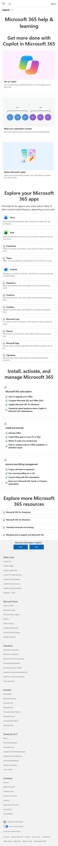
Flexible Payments (9, 637)
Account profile (8, 606)
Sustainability (8, 814)
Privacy (27, 837)
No (36, 546)
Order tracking (8, 623)
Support (6, 9)
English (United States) (15, 822)
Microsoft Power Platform (12, 712)
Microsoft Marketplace (11, 761)
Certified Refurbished (10, 628)
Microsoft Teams (9, 716)
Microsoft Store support (11, 614)
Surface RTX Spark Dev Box (12, 575)
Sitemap (6, 837)
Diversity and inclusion (11, 805)
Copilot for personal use (11, 584)
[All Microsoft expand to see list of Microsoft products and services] (3, 3)
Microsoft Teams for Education (13, 659)
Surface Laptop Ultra (10, 570)
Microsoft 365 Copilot (10, 721)
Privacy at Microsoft (10, 796)
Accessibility (7, 809)
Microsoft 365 (8, 707)
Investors (6, 800)
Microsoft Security (9, 698)
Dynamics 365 (8, 703)
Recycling (17, 841)
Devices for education (10, 654)
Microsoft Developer (10, 743)
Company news (8, 791)
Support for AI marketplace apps (14, 752)
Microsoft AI (7, 694)
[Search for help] (9, 3)
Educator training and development (15, 672)
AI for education (8, 681)
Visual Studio (7, 769)
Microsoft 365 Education (11, 663)
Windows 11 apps (9, 593)
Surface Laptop (8, 566)
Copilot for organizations (11, 579)
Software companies (10, 765)
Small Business (8, 725)
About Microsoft (8, 787)
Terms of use (36, 837)
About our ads (27, 841)
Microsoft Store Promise (11, 632)
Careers (6, 782)
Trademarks (46, 837)
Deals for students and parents (13, 677)
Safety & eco (7, 841)
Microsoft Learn (8, 747)
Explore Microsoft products (12, 588)
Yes (20, 546)
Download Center (9, 610)
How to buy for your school (12, 668)
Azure (5, 738)
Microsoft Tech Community (12, 756)
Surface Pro (7, 561)
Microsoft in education (11, 650)
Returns (6, 619)
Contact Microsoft (17, 837)
